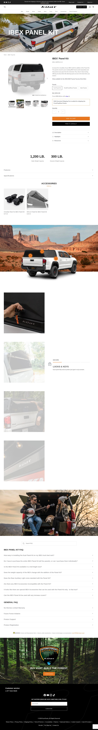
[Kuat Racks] (49, 7)
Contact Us (56, 725)
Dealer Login (81, 6)
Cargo (39, 11)
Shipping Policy (28, 722)
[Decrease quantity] (54, 112)
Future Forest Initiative (12, 613)
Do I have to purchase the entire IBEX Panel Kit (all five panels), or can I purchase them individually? (41, 561)
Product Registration (11, 625)
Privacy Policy (19, 722)
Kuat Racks (45, 718)
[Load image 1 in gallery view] (28, 77)
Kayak (27, 11)
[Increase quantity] (63, 112)
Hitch (45, 11)
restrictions (43, 3)
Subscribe (49, 708)
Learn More (49, 674)
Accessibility (48, 722)
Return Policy (9, 722)
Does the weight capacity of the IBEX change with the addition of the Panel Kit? (33, 572)
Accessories (63, 11)
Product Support (10, 619)
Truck (50, 11)
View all (49, 186)
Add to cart (71, 118)
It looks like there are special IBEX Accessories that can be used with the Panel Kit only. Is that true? (41, 589)
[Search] (5, 7)
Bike (22, 11)
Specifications (9, 176)
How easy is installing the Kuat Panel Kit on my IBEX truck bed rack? (29, 555)
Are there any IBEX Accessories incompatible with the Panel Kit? (27, 584)
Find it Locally (71, 123)
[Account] (89, 7)
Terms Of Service (39, 722)
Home (5, 54)
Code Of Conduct (86, 722)
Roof (56, 11)
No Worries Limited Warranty (14, 608)
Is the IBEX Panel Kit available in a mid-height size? (23, 567)
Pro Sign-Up (47, 725)
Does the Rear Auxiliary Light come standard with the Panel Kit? (27, 578)
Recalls (41, 725)
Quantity (54, 108)
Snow (33, 11)
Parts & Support (73, 11)
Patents (56, 722)
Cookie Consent (75, 722)
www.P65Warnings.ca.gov (78, 633)
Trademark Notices (64, 722)
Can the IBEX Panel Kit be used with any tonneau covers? (25, 595)
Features (7, 170)
